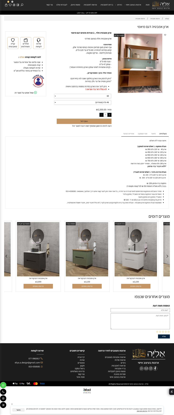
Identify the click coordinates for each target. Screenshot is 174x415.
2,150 (65, 281)
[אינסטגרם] (14, 4)
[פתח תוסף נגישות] (171, 392)
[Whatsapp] (3, 386)
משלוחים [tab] (163, 133)
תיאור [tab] (153, 133)
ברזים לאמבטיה (106, 4)
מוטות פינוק (75, 4)
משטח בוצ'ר (48, 223)
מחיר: (109, 109)
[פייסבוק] (18, 4)
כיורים (119, 4)
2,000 (16, 281)
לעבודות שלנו (61, 4)
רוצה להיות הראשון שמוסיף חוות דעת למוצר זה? (92, 125)
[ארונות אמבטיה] (161, 5)
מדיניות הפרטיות (142, 411)
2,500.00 (102, 109)
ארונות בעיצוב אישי (133, 4)
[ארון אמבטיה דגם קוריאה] (64, 275)
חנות (147, 4)
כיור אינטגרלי (97, 223)
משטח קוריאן (119, 35)
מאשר (18, 410)
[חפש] (22, 4)
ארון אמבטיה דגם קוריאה (15, 278)
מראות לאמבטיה (90, 4)
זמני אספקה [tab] (142, 133)
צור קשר (49, 4)
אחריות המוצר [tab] (128, 133)
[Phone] (3, 392)
